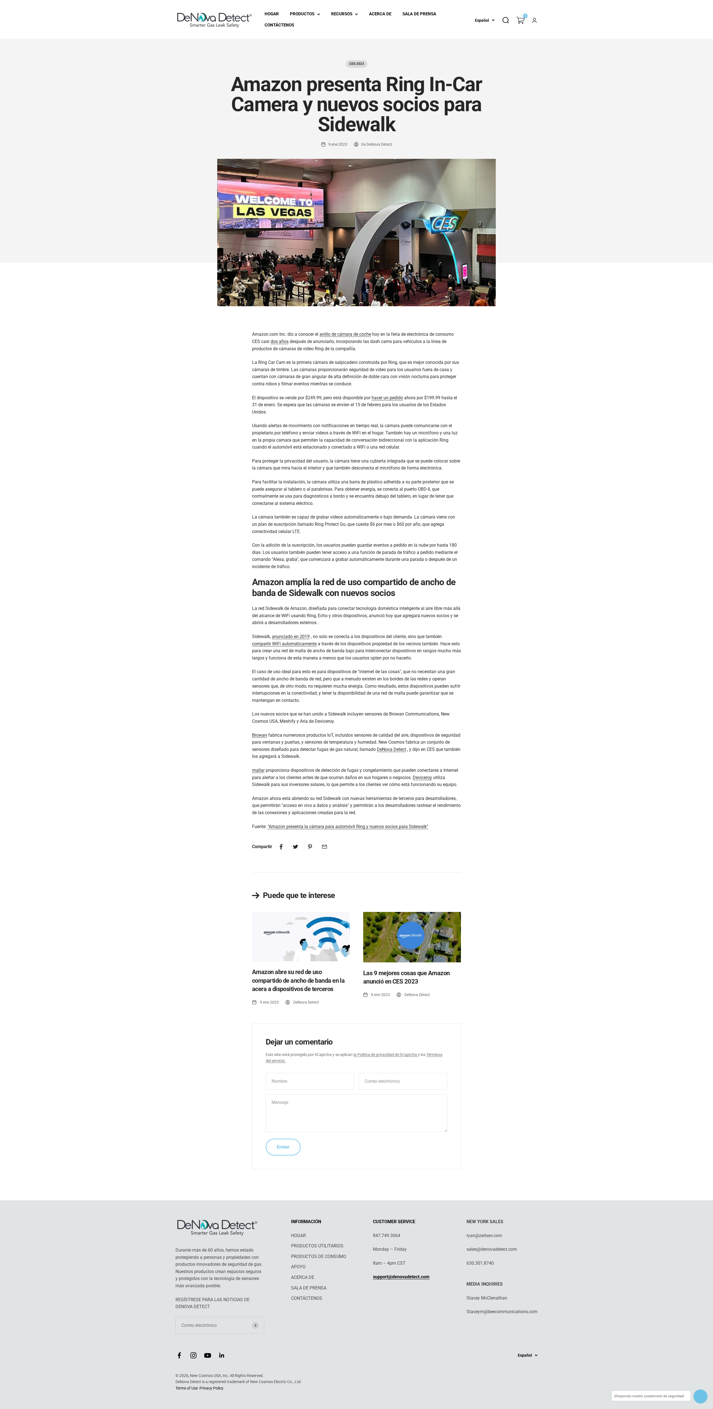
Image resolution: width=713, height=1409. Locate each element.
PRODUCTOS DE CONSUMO (318, 1256)
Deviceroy (422, 777)
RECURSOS (341, 13)
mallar (258, 770)
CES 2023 (356, 64)
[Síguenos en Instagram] (193, 1355)
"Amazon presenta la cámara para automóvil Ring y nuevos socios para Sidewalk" (348, 826)
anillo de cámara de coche (345, 334)
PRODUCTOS (302, 13)
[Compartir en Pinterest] (310, 846)
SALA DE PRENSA (419, 13)
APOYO (298, 1266)
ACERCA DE (380, 13)
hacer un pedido (387, 397)
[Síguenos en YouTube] (207, 1355)
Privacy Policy (211, 1388)
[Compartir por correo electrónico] (324, 846)
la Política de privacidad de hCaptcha (385, 1054)
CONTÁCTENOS (279, 25)
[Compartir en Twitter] (295, 846)
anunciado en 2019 (291, 636)
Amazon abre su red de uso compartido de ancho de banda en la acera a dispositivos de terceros (298, 980)
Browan (259, 735)
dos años (279, 341)
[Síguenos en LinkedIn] (222, 1355)
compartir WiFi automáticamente (284, 643)
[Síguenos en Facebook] (179, 1355)
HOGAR (272, 13)
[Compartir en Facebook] (281, 846)
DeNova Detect (391, 749)
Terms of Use (186, 1388)
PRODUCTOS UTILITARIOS (317, 1246)
